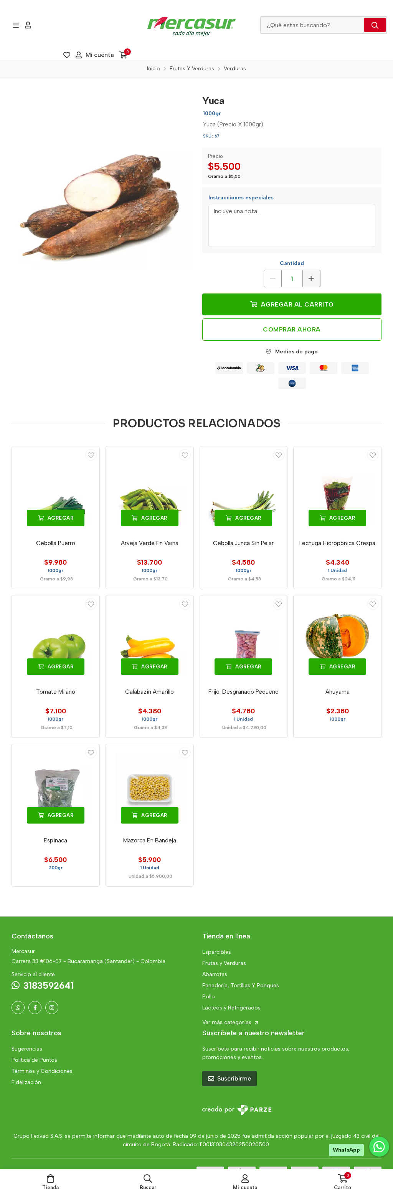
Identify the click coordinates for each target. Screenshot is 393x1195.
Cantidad (292, 263)
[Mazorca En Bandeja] (149, 788)
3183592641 (48, 985)
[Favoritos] (66, 54)
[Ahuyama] (337, 639)
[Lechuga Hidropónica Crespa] (337, 490)
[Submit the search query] (375, 25)
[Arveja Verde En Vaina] (149, 490)
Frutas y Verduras (224, 963)
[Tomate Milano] (55, 639)
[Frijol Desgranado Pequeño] (243, 639)
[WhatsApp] (18, 1007)
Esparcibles (216, 952)
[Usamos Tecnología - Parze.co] (236, 1110)
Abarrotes (214, 974)
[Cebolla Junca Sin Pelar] (243, 490)
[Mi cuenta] (28, 25)
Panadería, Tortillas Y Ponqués (240, 985)
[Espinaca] (55, 788)
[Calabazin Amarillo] (149, 639)
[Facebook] (34, 1007)
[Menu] (16, 25)
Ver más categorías (227, 1022)
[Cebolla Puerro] (55, 490)
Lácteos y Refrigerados (231, 1007)
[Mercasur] (191, 25)
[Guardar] (91, 455)
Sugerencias (27, 1049)
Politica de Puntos (34, 1060)
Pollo (208, 996)
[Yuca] (101, 179)
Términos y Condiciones (42, 1071)
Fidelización (26, 1082)
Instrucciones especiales (241, 197)
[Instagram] (51, 1007)
